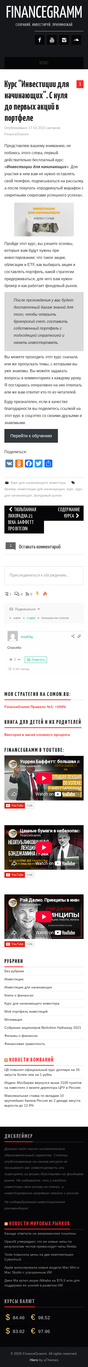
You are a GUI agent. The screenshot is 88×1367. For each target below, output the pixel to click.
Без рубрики (14, 971)
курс (70, 489)
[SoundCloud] (76, 40)
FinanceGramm (44, 13)
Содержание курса (69, 513)
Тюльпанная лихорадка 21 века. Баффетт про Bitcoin (22, 519)
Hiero (34, 1360)
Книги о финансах (18, 995)
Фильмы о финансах (21, 1036)
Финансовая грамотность (24, 1044)
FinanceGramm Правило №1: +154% (35, 707)
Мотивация (13, 1019)
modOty (27, 637)
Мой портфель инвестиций (26, 1011)
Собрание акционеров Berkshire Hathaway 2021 (42, 1028)
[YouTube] (52, 40)
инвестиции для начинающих (41, 489)
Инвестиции (13, 979)
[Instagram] (64, 40)
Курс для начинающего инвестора (38, 483)
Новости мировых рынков (39, 1224)
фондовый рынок (48, 495)
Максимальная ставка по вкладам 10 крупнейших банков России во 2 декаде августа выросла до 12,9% (42, 1100)
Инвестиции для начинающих (28, 987)
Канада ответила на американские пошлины (40, 1233)
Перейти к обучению (31, 435)
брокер (10, 489)
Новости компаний (31, 1060)
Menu (44, 63)
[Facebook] (39, 40)
